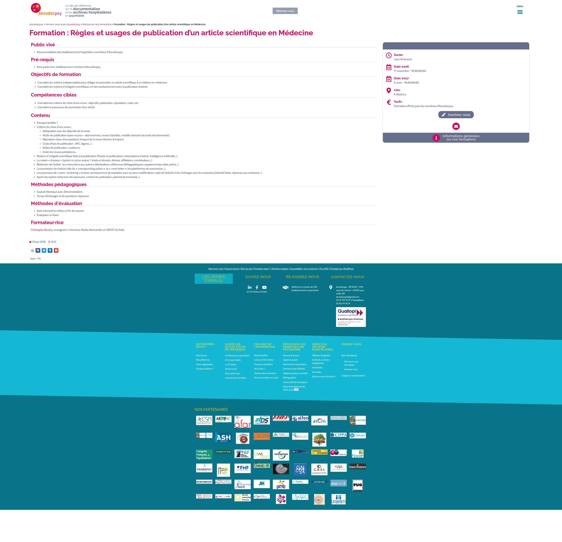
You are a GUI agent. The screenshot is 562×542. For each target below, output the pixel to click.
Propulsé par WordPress (342, 268)
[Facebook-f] (257, 287)
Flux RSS (323, 268)
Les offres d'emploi (213, 279)
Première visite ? (262, 268)
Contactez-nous (347, 277)
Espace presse (232, 268)
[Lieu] (389, 91)
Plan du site (246, 268)
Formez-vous (351, 344)
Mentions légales (280, 268)
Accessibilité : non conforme (304, 268)
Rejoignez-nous (302, 277)
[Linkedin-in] (250, 287)
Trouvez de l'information (264, 345)
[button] (520, 12)
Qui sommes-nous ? (205, 345)
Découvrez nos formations (97, 24)
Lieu (397, 90)
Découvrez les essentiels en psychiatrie (294, 347)
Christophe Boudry (42, 229)
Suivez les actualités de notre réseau (235, 347)
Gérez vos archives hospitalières (322, 347)
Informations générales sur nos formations (461, 137)
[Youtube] (264, 287)
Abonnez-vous (215, 268)
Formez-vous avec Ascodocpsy (63, 24)
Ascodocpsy (36, 24)
